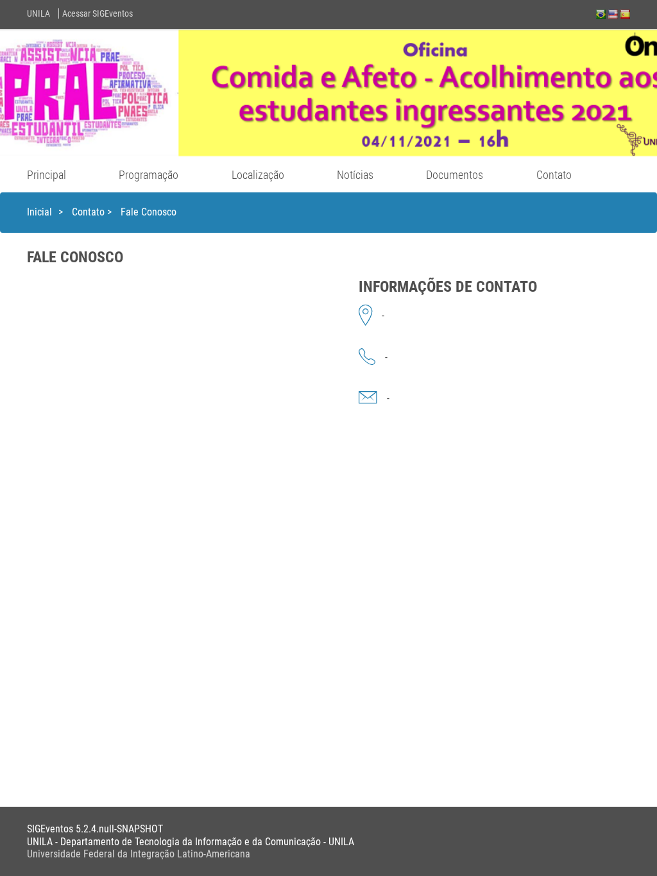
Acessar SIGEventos (97, 13)
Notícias (355, 174)
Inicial (39, 212)
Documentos (454, 174)
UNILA (38, 13)
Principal (46, 174)
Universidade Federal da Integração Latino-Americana (138, 854)
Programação (148, 174)
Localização (258, 174)
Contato (554, 174)
